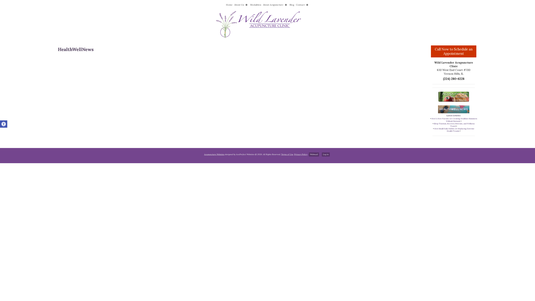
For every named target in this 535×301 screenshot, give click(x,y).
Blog (292, 4)
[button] (3, 124)
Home (229, 4)
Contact (300, 4)
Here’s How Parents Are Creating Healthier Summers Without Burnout (454, 119)
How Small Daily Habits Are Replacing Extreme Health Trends (454, 130)
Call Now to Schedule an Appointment (454, 51)
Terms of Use (287, 154)
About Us (239, 4)
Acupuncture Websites (214, 154)
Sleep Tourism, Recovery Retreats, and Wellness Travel (454, 124)
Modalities (255, 4)
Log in (326, 154)
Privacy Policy (300, 154)
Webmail (314, 154)
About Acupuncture (273, 4)
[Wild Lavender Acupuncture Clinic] (267, 24)
